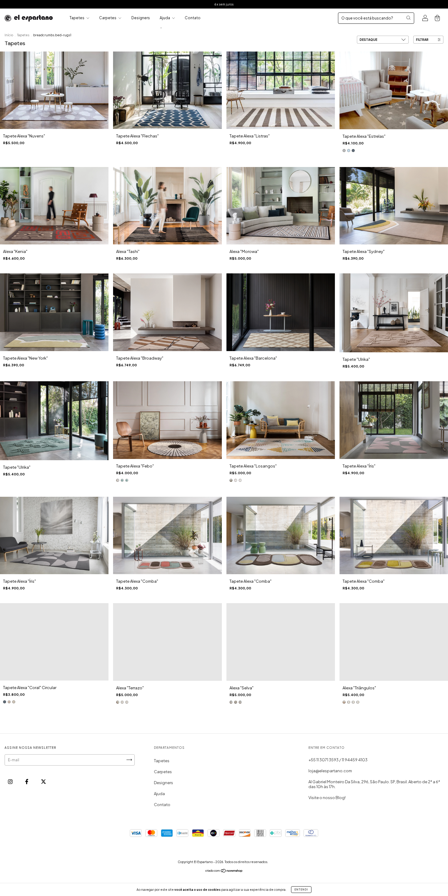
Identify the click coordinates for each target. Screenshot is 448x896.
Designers (140, 18)
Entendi (301, 889)
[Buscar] (408, 17)
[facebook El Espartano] (27, 781)
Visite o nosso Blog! (327, 797)
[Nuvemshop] (224, 871)
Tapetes (77, 18)
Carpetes (108, 18)
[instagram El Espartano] (10, 781)
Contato (193, 18)
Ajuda (165, 18)
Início (9, 35)
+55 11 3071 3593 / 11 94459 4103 (338, 759)
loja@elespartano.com (330, 770)
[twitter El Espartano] (43, 781)
